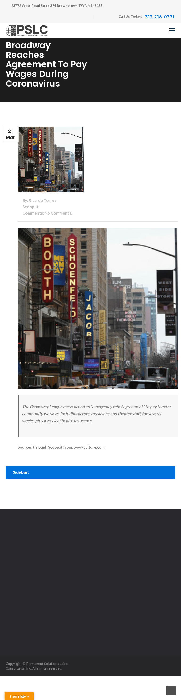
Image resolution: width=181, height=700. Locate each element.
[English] (102, 17)
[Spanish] (111, 17)
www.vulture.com (89, 447)
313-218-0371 (159, 17)
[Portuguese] (106, 17)
